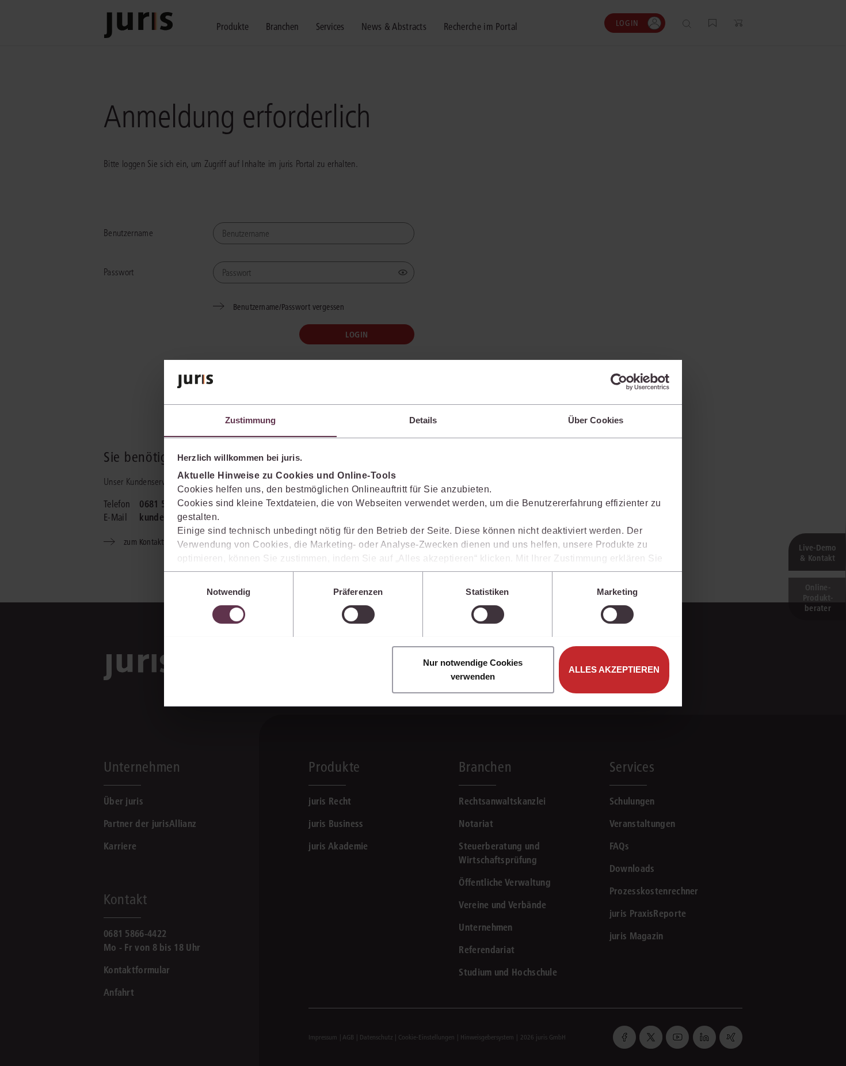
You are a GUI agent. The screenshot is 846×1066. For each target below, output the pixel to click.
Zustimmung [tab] (250, 419)
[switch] (358, 614)
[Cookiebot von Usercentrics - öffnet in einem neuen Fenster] (619, 381)
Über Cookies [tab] (595, 419)
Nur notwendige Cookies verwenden (473, 669)
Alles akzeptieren (614, 669)
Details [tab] (423, 419)
